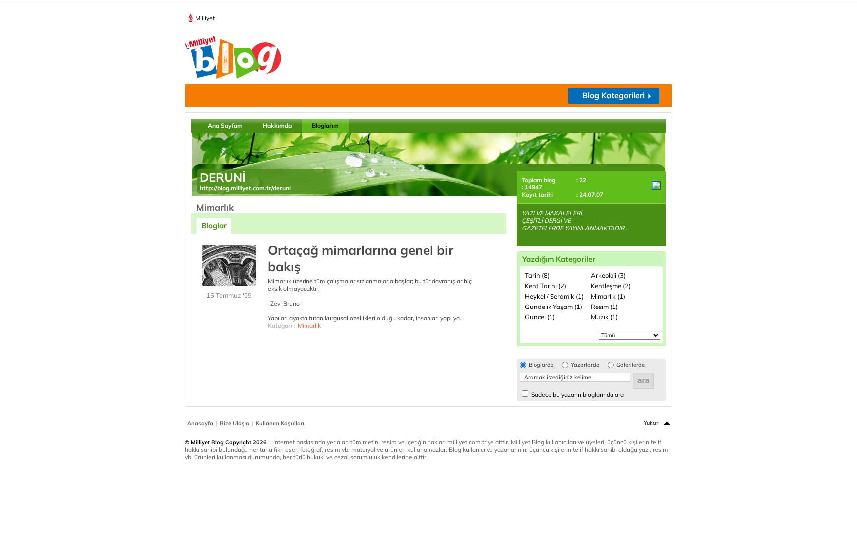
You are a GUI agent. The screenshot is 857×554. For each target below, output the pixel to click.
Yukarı (652, 422)
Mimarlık (309, 325)
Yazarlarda (585, 365)
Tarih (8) (537, 275)
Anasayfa (200, 423)
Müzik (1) (604, 317)
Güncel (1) (540, 317)
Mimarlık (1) (608, 296)
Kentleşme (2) (611, 286)
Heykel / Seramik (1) (554, 296)
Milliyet (205, 18)
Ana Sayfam (225, 125)
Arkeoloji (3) (608, 275)
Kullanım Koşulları (280, 423)
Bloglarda (541, 365)
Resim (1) (604, 306)
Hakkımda (277, 125)
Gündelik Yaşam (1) (553, 306)
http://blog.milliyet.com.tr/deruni (245, 188)
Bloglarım (325, 125)
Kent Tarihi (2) (545, 286)
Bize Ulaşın (234, 423)
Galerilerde (630, 365)
